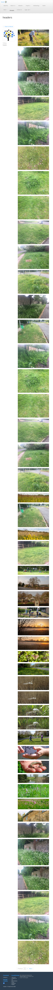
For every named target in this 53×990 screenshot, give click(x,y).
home (2, 2)
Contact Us (19, 9)
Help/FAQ (6, 5)
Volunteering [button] (36, 5)
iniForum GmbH (23, 976)
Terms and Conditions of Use (14, 978)
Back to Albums (8, 26)
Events (44, 5)
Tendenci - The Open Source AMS (9, 986)
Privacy (12, 982)
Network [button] (20, 5)
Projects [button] (28, 5)
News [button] (5, 9)
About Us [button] (13, 5)
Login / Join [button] (27, 9)
